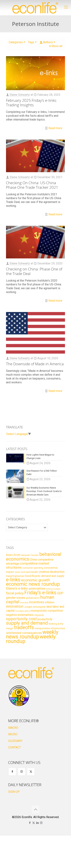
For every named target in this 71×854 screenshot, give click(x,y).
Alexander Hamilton (30, 555)
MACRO (13, 727)
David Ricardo (32, 575)
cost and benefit (29, 572)
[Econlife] (35, 8)
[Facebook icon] (29, 822)
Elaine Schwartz (20, 94)
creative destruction (51, 572)
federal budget (53, 589)
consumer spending (32, 568)
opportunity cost (21, 618)
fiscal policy (15, 593)
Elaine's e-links (17, 588)
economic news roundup (33, 584)
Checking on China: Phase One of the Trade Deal (34, 271)
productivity (45, 619)
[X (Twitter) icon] (33, 822)
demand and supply (52, 576)
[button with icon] (12, 772)
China (33, 559)
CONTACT (14, 747)
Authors (48, 42)
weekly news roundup (32, 634)
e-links (13, 580)
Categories (16, 42)
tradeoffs (24, 627)
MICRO (12, 734)
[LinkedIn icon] (37, 822)
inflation (49, 602)
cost (17, 572)
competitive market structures (27, 565)
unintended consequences (24, 633)
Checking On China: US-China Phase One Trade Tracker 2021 (32, 185)
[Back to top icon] (35, 809)
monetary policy (22, 611)
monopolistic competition (47, 610)
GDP (60, 593)
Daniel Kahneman (15, 576)
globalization (33, 598)
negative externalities (19, 615)
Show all (57, 46)
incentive (24, 602)
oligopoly (39, 615)
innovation (14, 606)
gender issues (15, 597)
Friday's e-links (40, 593)
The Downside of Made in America (35, 363)
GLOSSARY (15, 741)
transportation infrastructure (50, 628)
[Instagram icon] (41, 822)
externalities (37, 588)
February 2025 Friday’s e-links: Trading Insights (31, 102)
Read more (55, 128)
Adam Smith (13, 554)
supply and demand (27, 623)
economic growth (35, 580)
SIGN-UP (14, 791)
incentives (36, 602)
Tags (31, 42)
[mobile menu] (66, 7)
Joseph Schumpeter (35, 606)
